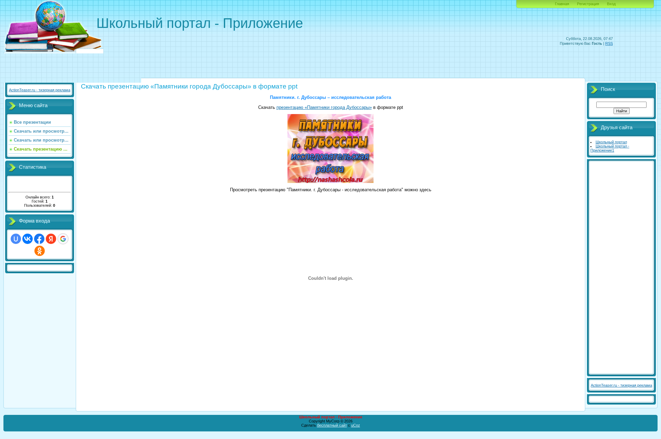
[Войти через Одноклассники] (39, 251)
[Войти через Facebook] (39, 239)
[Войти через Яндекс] (51, 239)
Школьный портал (611, 142)
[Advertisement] (487, 60)
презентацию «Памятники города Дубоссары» (324, 107)
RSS (609, 43)
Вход (611, 4)
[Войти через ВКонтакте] (27, 239)
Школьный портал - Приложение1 (609, 148)
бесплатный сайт (332, 425)
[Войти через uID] (16, 239)
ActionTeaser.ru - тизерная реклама (39, 90)
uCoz (355, 425)
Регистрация (588, 4)
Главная (562, 4)
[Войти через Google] (63, 238)
